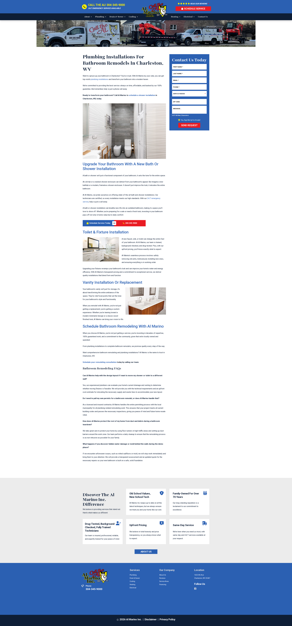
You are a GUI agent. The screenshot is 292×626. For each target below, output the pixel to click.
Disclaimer (151, 619)
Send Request (189, 125)
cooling (132, 581)
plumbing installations (99, 79)
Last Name (178, 73)
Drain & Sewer (135, 578)
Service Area (164, 581)
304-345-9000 (116, 5)
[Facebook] (195, 589)
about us (162, 575)
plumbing (133, 575)
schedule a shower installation (142, 95)
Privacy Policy (167, 619)
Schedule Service (194, 8)
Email (176, 80)
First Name (178, 67)
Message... (177, 108)
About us (146, 551)
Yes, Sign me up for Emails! (190, 120)
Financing (162, 584)
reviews (162, 578)
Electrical (133, 588)
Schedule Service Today (99, 223)
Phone (176, 87)
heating (132, 584)
